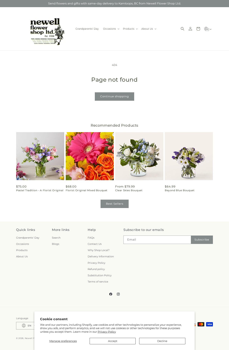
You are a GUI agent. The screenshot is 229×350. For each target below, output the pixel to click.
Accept (112, 341)
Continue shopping (114, 96)
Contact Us (95, 244)
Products (22, 250)
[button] (111, 28)
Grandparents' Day (27, 237)
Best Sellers (114, 203)
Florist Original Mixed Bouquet (87, 190)
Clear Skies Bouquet (128, 190)
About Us (22, 256)
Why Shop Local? (98, 250)
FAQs (91, 237)
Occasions (22, 244)
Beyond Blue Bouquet (179, 190)
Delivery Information (101, 256)
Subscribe (201, 239)
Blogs (55, 244)
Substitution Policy (100, 275)
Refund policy (96, 269)
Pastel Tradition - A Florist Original (39, 190)
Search (56, 237)
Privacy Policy (107, 331)
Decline (162, 341)
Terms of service (98, 281)
